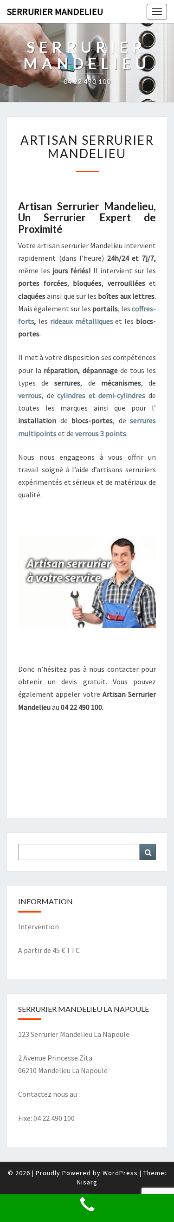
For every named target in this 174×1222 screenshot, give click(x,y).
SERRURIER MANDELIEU (55, 11)
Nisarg (87, 1182)
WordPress (120, 1173)
